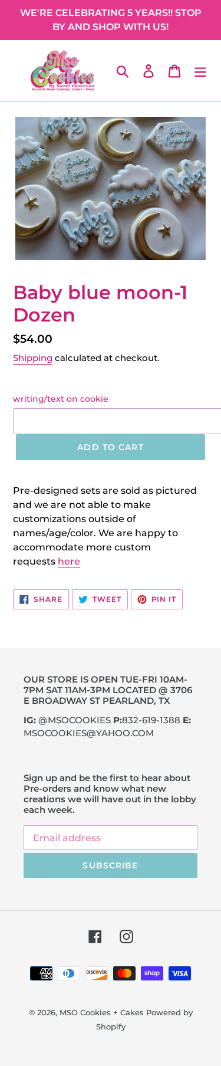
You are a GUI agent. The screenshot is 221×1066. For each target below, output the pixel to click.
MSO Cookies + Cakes (102, 1012)
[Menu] (200, 71)
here (69, 561)
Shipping (32, 357)
